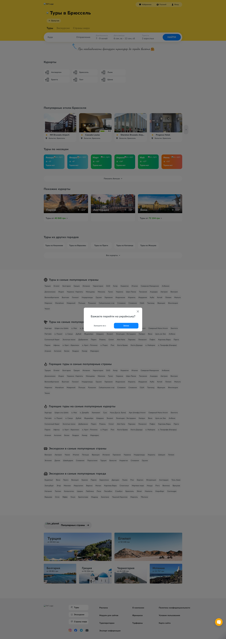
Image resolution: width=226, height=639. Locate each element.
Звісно (126, 326)
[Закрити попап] (137, 311)
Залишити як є (100, 326)
